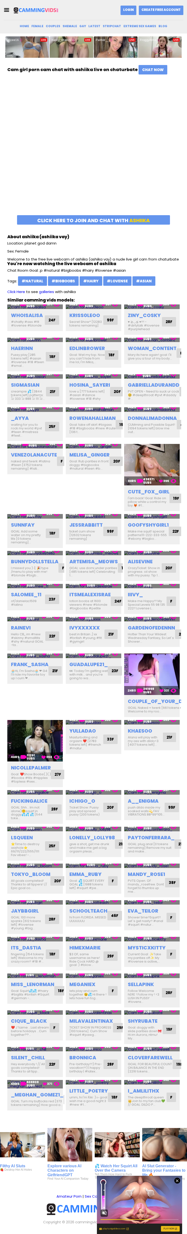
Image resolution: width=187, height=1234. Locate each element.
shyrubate (143, 1021)
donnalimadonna (152, 418)
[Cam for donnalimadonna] (152, 409)
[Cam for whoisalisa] (35, 306)
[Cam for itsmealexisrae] (93, 586)
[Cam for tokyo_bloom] (35, 866)
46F (114, 915)
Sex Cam (93, 1196)
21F (53, 391)
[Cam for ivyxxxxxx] (93, 619)
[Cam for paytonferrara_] (152, 829)
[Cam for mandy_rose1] (152, 866)
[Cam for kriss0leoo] (93, 306)
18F (52, 356)
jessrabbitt (86, 525)
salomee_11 (26, 594)
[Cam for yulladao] (93, 722)
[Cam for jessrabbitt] (93, 516)
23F (52, 599)
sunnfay (23, 525)
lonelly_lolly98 (92, 837)
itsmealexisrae (90, 594)
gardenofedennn (151, 627)
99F (110, 320)
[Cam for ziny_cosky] (152, 306)
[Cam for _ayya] (35, 409)
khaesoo (140, 730)
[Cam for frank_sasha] (35, 656)
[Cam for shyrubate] (152, 1012)
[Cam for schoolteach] (93, 902)
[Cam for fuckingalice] (35, 792)
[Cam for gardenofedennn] (152, 619)
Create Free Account (161, 10)
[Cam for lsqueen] (35, 829)
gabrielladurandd (153, 385)
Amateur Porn (69, 1196)
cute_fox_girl (148, 491)
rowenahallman (92, 418)
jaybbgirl (25, 910)
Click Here (16, 291)
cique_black (29, 1021)
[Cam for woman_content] (152, 340)
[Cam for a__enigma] (152, 792)
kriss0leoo (84, 315)
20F (117, 391)
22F (175, 531)
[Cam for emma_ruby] (93, 866)
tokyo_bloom (30, 874)
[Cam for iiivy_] (152, 586)
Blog (163, 26)
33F (110, 739)
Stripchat (112, 26)
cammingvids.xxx (90, 1222)
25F (52, 426)
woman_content (152, 348)
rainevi (21, 627)
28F (169, 321)
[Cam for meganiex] (93, 975)
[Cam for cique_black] (35, 1012)
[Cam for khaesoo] (152, 722)
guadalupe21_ (88, 664)
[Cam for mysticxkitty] (152, 939)
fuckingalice (29, 801)
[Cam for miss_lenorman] (35, 975)
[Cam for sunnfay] (35, 516)
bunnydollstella (34, 561)
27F (58, 774)
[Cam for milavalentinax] (93, 1012)
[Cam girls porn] (37, 10)
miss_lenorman (32, 984)
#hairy (91, 281)
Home (24, 26)
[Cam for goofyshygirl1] (152, 516)
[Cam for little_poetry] (93, 1082)
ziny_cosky (144, 315)
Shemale (70, 26)
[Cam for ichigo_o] (93, 792)
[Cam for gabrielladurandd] (152, 376)
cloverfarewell (150, 1057)
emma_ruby (85, 874)
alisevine (140, 561)
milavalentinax (91, 1021)
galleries (46, 291)
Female (37, 26)
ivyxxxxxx (84, 627)
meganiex (82, 984)
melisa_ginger (89, 454)
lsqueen (22, 837)
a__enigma (143, 801)
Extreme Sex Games (139, 26)
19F (122, 424)
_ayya (20, 418)
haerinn (22, 348)
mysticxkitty (147, 947)
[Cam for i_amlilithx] (152, 1082)
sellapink (141, 984)
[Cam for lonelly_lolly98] (93, 829)
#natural (32, 281)
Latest (94, 26)
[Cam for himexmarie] (93, 939)
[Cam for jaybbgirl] (35, 902)
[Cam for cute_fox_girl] (152, 464)
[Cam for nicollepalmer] (35, 740)
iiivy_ (135, 594)
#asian (144, 281)
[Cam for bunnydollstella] (35, 553)
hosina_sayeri (89, 385)
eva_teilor (143, 910)
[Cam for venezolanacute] (35, 446)
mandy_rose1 (146, 874)
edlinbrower (87, 348)
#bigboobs (63, 281)
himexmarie (85, 947)
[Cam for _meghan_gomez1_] (35, 1084)
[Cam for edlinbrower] (93, 340)
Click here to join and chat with (93, 220)
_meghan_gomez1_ (37, 1094)
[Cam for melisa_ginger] (93, 446)
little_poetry (88, 1090)
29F (110, 956)
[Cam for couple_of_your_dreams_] (152, 674)
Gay (82, 26)
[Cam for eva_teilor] (152, 902)
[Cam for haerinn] (35, 340)
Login (128, 10)
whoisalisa (27, 315)
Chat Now (153, 69)
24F (52, 320)
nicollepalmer (31, 767)
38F (172, 882)
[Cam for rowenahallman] (93, 409)
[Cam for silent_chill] (35, 1049)
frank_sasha (29, 664)
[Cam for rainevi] (35, 619)
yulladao (82, 730)
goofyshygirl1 (148, 525)
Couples (53, 26)
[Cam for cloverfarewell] (152, 1049)
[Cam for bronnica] (93, 1049)
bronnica (82, 1057)
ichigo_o (82, 801)
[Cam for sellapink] (152, 975)
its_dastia (26, 947)
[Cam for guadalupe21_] (93, 656)
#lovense (117, 281)
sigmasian (25, 385)
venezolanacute (34, 454)
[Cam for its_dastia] (35, 939)
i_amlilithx (143, 1090)
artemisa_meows (93, 561)
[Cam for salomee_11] (35, 586)
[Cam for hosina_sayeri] (93, 376)
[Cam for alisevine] (152, 553)
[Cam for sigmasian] (35, 376)
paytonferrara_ (151, 837)
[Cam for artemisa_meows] (93, 553)
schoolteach (88, 910)
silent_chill (28, 1057)
